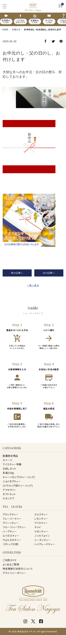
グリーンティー (11, 523)
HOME (5, 29)
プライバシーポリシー (14, 573)
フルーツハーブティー (14, 527)
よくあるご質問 (11, 564)
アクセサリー (10, 490)
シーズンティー (42, 540)
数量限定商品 (10, 456)
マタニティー (41, 531)
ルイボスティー (11, 535)
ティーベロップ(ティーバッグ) (19, 477)
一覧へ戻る (33, 285)
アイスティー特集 (12, 464)
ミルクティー (41, 514)
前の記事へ (17, 273)
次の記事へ (49, 273)
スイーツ (7, 460)
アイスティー (41, 523)
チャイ (37, 527)
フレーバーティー (12, 518)
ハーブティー (10, 531)
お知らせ (16, 29)
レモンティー (41, 518)
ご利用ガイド (10, 560)
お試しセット (9, 468)
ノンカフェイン (42, 535)
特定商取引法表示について (18, 568)
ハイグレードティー (44, 544)
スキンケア (9, 498)
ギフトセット (9, 494)
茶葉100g (8, 473)
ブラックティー (10, 514)
